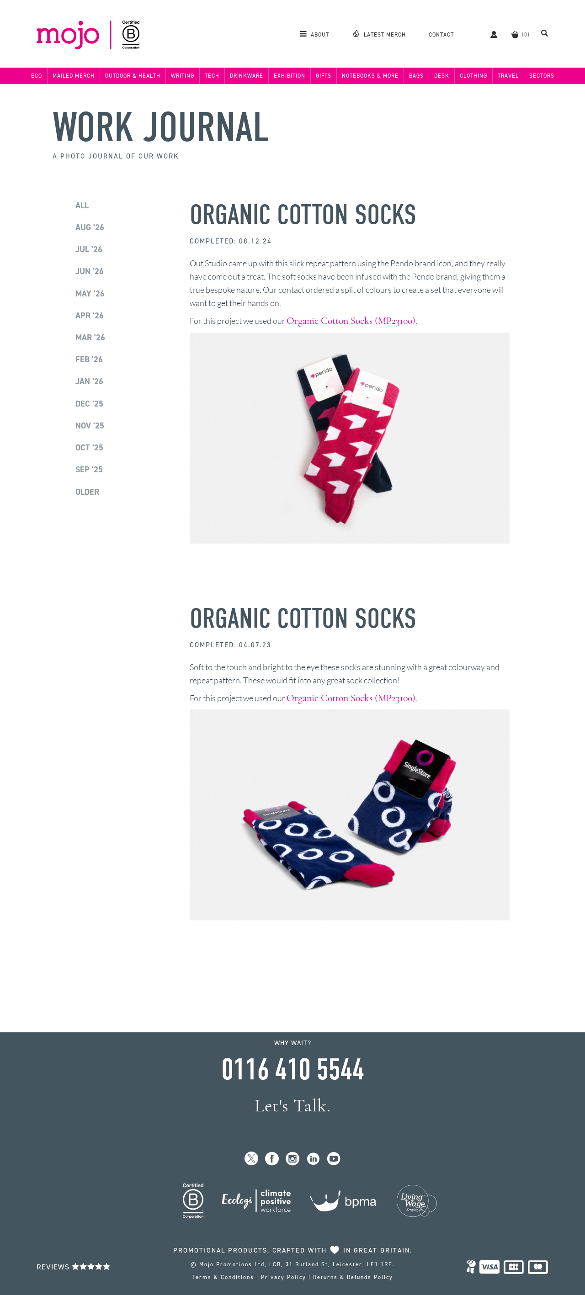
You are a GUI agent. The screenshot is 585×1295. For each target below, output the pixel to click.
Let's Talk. (293, 1105)
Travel (508, 75)
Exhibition (289, 75)
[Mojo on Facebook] (272, 1159)
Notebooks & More (370, 75)
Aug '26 (89, 227)
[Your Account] (489, 34)
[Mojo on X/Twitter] (252, 1159)
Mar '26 (90, 337)
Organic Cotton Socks (303, 215)
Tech (212, 75)
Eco (36, 75)
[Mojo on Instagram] (293, 1159)
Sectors (541, 75)
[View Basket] (515, 34)
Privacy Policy (283, 1277)
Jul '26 (88, 249)
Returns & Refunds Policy (353, 1277)
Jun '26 (89, 271)
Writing (182, 75)
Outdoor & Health (132, 75)
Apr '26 (89, 315)
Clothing (473, 75)
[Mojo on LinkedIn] (313, 1159)
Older (87, 491)
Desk (441, 75)
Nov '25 (89, 425)
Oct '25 (89, 447)
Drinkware (246, 75)
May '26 (90, 293)
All (82, 205)
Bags (416, 75)
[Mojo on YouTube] (334, 1159)
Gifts (323, 75)
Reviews (54, 1267)
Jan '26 (89, 381)
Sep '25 (89, 469)
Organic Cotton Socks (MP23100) (351, 321)
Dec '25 (89, 403)
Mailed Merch (74, 75)
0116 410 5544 (292, 1069)
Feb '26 (89, 359)
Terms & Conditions (223, 1277)
